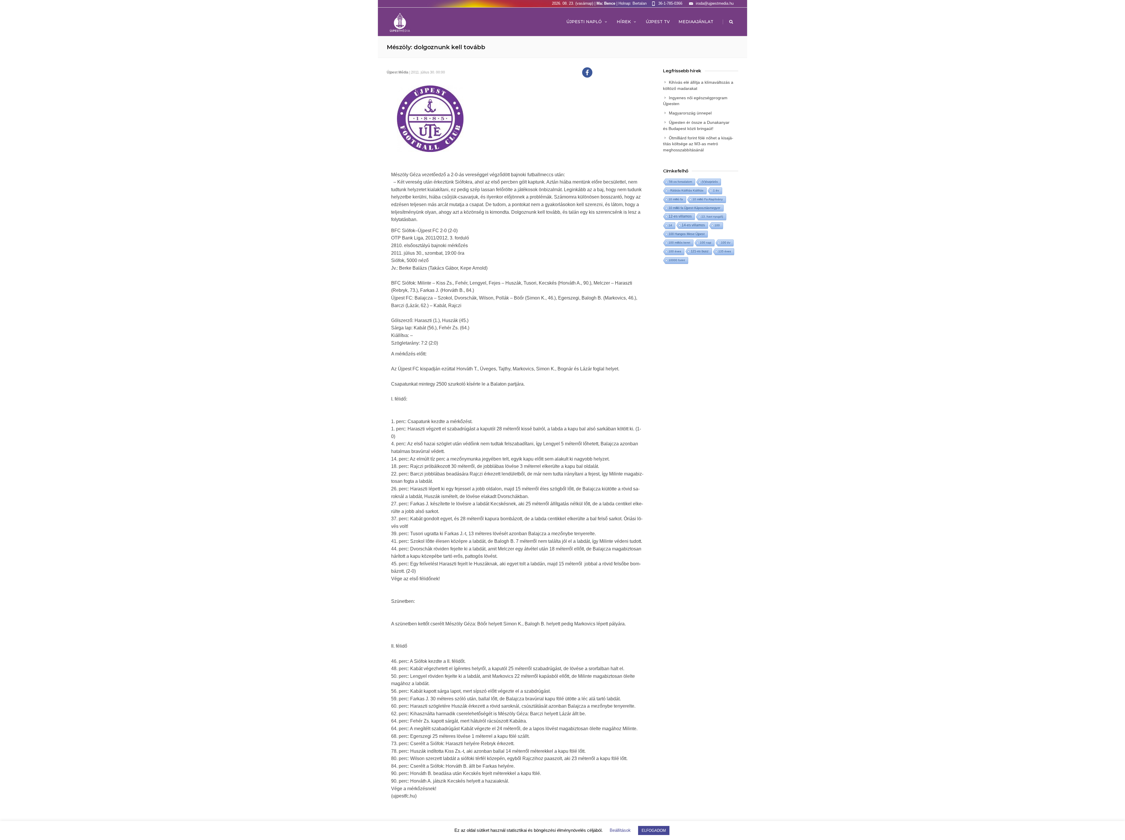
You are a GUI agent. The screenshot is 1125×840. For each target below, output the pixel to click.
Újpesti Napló (584, 21)
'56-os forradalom (680, 181)
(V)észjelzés (710, 181)
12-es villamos (680, 216)
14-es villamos (693, 225)
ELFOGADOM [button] (654, 830)
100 (717, 225)
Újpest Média (397, 72)
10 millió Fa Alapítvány (708, 199)
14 (670, 225)
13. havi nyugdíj (712, 216)
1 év (716, 190)
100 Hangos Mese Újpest (687, 234)
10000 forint (677, 260)
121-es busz (700, 251)
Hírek (624, 21)
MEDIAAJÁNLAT (696, 21)
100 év (725, 242)
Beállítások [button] (620, 830)
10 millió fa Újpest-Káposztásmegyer (694, 208)
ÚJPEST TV (658, 21)
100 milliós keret (679, 242)
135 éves (724, 251)
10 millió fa (676, 199)
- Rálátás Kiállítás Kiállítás (686, 190)
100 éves (675, 251)
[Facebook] (587, 72)
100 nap (705, 242)
